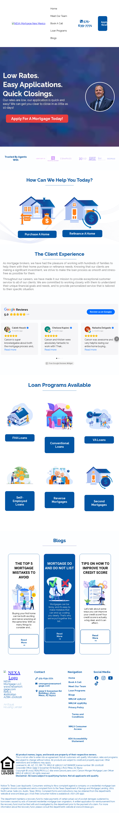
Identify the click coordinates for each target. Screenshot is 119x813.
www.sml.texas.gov (19, 794)
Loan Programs (58, 30)
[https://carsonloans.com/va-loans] (99, 419)
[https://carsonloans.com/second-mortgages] (99, 478)
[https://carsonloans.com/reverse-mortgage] (59, 475)
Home (53, 8)
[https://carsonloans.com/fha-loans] (20, 415)
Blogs (53, 38)
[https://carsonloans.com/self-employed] (20, 474)
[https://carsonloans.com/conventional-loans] (59, 416)
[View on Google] (7, 329)
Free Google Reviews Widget (61, 363)
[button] (2, 339)
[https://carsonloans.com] (28, 23)
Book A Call (56, 23)
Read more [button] (10, 349)
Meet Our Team (58, 16)
